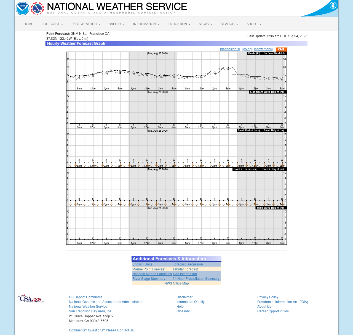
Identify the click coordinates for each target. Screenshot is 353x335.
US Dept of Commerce (86, 296)
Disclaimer (184, 296)
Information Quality (190, 301)
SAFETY (115, 23)
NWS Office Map (176, 283)
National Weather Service (88, 306)
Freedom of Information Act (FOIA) (282, 301)
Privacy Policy (267, 296)
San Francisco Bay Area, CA (90, 311)
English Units (142, 264)
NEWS (204, 23)
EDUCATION (178, 23)
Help (180, 306)
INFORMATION (145, 23)
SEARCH (228, 23)
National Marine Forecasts (152, 273)
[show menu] (263, 48)
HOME (28, 23)
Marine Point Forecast (148, 269)
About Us (264, 306)
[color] (247, 48)
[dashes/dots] (230, 48)
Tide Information (185, 273)
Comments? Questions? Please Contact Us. (102, 330)
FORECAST (51, 23)
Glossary (183, 311)
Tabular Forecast (185, 269)
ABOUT (253, 23)
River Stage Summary (148, 278)
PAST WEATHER (84, 23)
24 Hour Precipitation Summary (196, 278)
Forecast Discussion (188, 264)
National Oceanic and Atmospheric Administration (106, 301)
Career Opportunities (273, 311)
